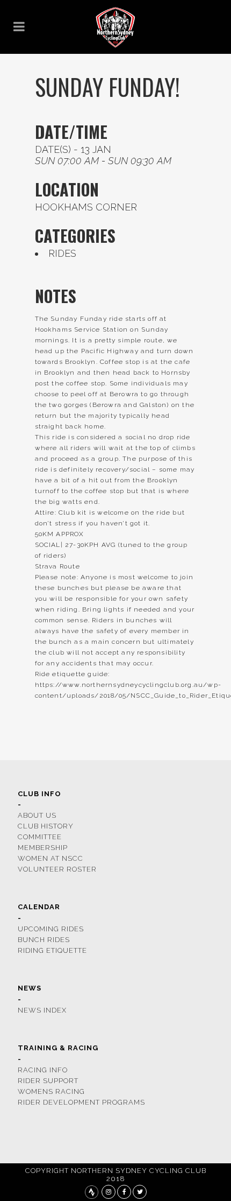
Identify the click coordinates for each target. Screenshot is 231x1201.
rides (62, 253)
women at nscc (50, 858)
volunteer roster (57, 869)
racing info (43, 1070)
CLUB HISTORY (46, 826)
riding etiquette (52, 950)
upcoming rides (51, 929)
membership (43, 848)
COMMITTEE (40, 837)
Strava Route (57, 566)
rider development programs (81, 1102)
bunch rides (44, 940)
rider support (48, 1081)
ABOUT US (37, 815)
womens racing (51, 1091)
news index (42, 1010)
